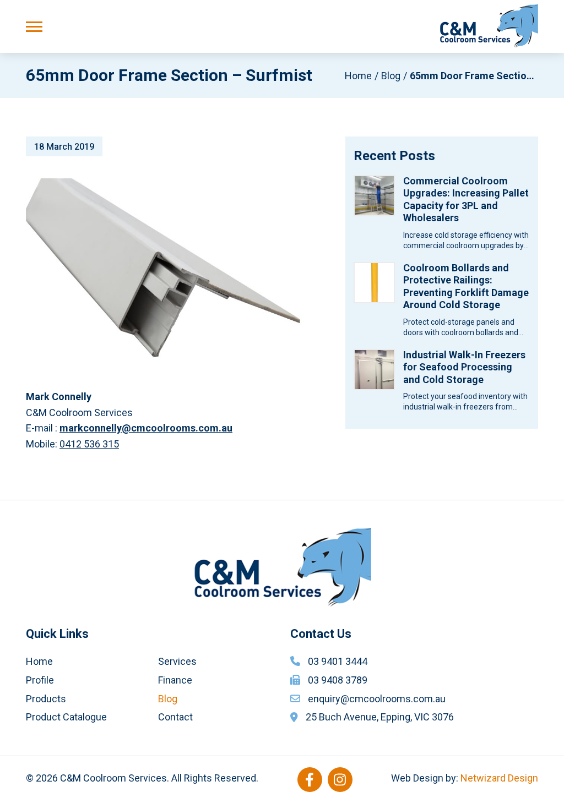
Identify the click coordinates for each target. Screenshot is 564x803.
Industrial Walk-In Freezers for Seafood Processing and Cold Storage (464, 367)
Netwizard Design (499, 778)
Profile (40, 680)
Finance (175, 680)
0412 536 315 (89, 444)
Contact (175, 717)
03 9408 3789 (337, 680)
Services (177, 661)
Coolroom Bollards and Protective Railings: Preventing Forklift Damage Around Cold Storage (466, 286)
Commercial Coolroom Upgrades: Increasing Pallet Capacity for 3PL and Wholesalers (466, 199)
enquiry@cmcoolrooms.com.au (377, 698)
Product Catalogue (66, 717)
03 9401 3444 (337, 661)
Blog (390, 75)
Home (358, 75)
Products (46, 698)
